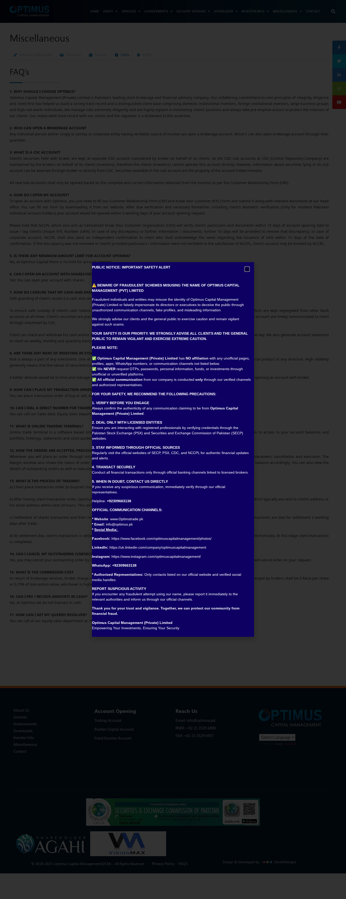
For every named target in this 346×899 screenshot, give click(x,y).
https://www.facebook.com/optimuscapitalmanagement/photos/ (161, 538)
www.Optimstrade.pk (126, 519)
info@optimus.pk (119, 524)
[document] (173, 449)
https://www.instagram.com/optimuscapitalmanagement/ (156, 556)
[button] (247, 269)
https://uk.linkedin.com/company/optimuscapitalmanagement (157, 547)
